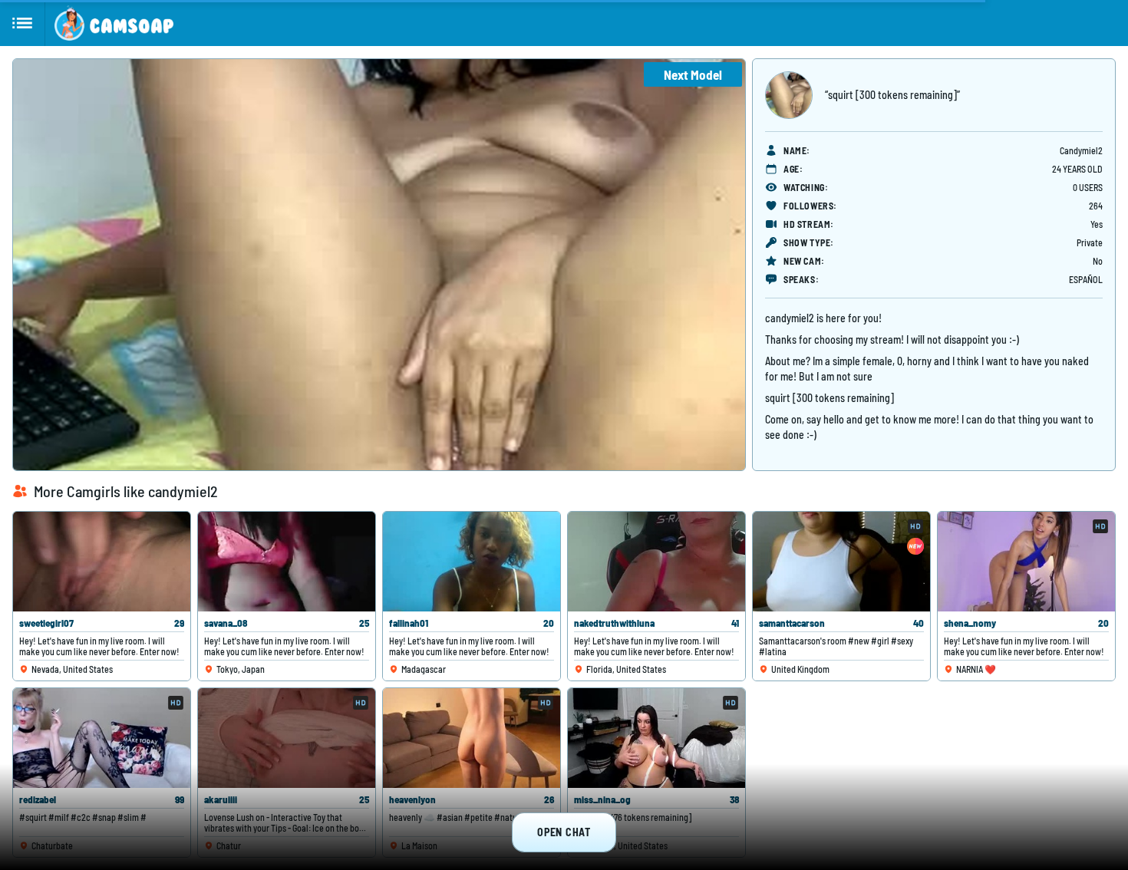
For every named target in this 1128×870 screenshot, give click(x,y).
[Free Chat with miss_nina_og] (656, 738)
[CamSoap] (113, 23)
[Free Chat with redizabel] (101, 738)
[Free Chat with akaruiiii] (286, 738)
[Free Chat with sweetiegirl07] (101, 561)
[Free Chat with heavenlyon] (471, 738)
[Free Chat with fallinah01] (471, 561)
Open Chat (563, 832)
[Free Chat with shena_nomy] (1026, 561)
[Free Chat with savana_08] (286, 561)
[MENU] (22, 23)
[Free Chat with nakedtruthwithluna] (656, 561)
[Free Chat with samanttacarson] (841, 561)
